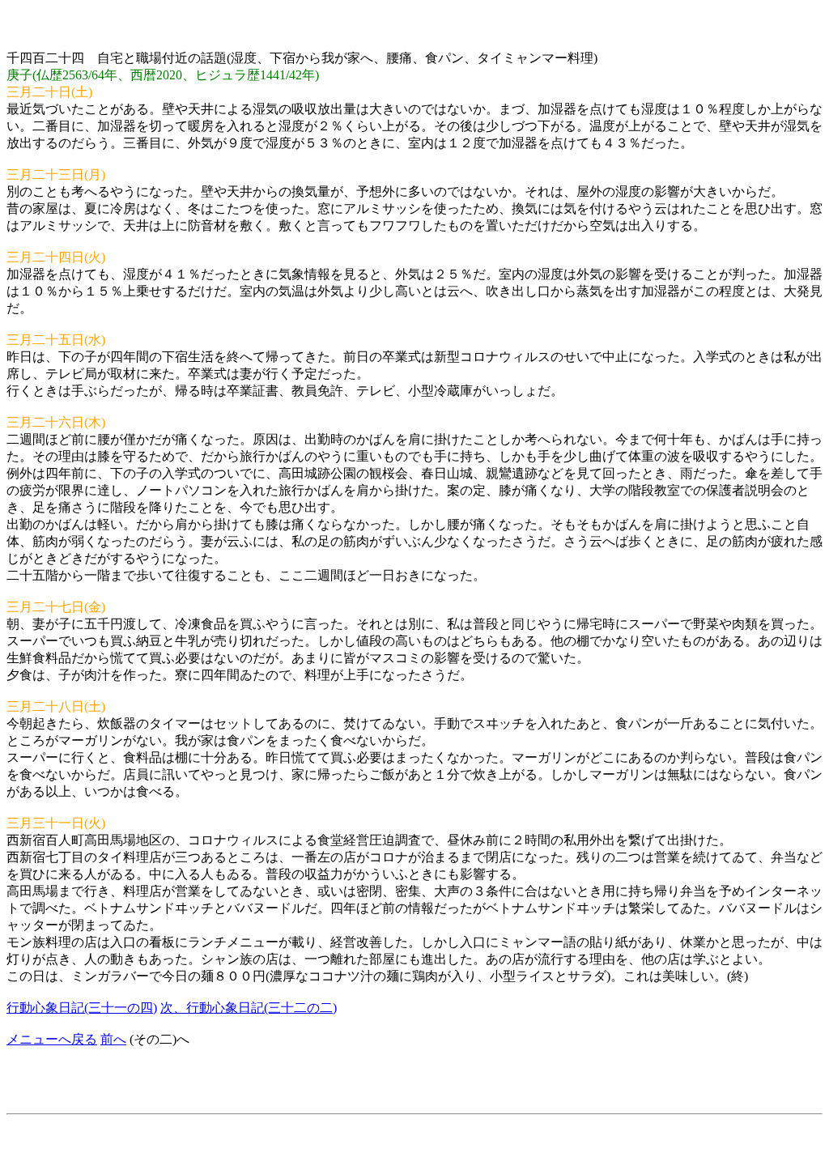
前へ (113, 1039)
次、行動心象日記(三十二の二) (248, 1008)
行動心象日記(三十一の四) (81, 1008)
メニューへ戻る (51, 1039)
